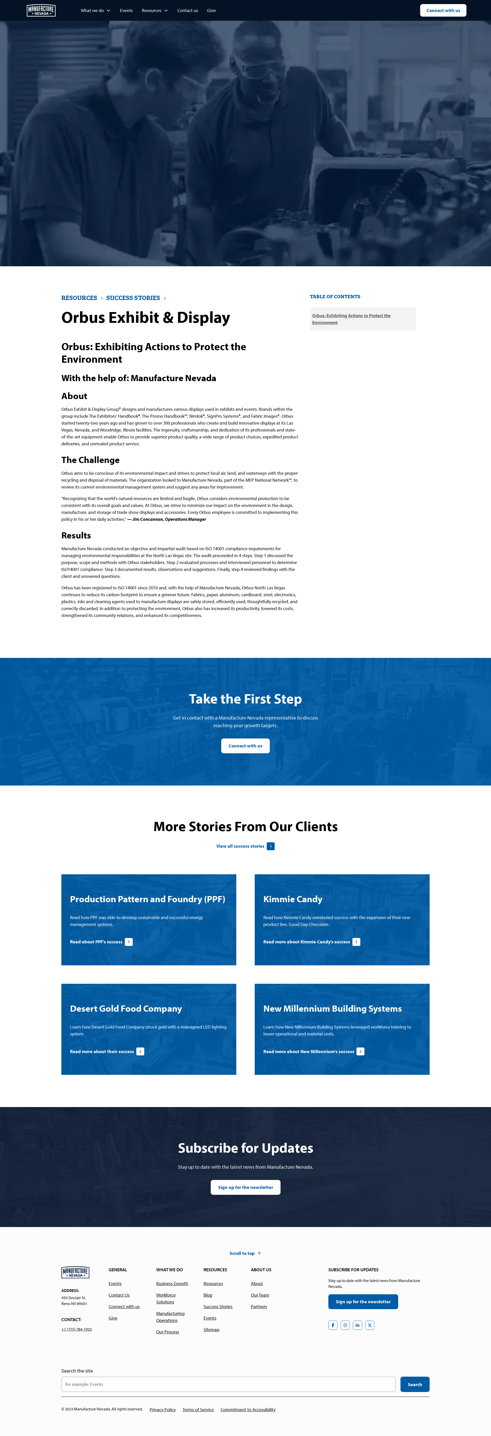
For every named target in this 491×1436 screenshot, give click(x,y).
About (257, 1283)
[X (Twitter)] (369, 1325)
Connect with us (443, 10)
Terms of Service (198, 1409)
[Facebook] (333, 1325)
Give (211, 10)
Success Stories (218, 1306)
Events (126, 10)
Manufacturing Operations (170, 1316)
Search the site (77, 1370)
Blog (208, 1295)
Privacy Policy (163, 1409)
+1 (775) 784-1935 (76, 1329)
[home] (41, 10)
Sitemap (211, 1329)
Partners (259, 1306)
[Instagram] (345, 1325)
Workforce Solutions (166, 1298)
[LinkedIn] (357, 1325)
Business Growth (172, 1283)
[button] (95, 10)
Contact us (187, 10)
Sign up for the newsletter (245, 1187)
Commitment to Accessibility (248, 1409)
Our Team (260, 1295)
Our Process (167, 1332)
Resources (213, 1283)
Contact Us (119, 1295)
